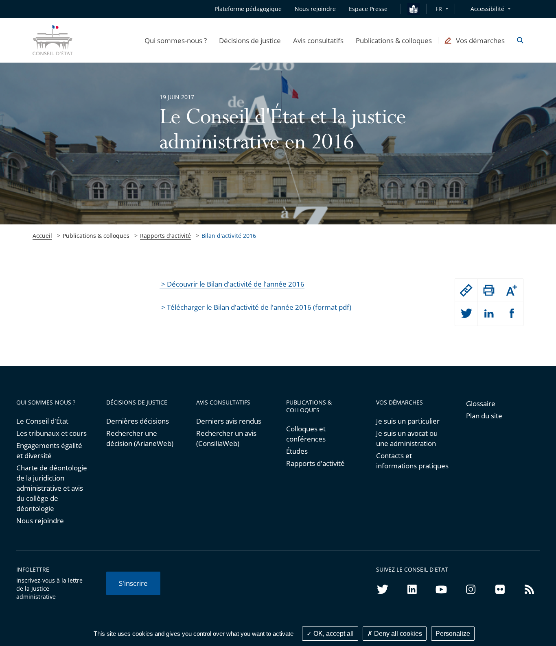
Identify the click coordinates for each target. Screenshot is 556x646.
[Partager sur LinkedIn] (488, 314)
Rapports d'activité (165, 235)
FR (439, 9)
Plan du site (484, 415)
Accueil (42, 235)
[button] (175, 40)
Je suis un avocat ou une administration (407, 438)
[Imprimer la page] (488, 290)
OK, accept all (333, 633)
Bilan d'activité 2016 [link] (228, 235)
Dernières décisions (137, 421)
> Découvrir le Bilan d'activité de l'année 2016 (232, 284)
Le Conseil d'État (42, 421)
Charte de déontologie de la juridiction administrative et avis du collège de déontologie (51, 488)
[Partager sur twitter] (466, 314)
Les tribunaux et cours (51, 433)
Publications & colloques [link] (96, 235)
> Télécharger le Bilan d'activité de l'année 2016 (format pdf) (255, 307)
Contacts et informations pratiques (412, 460)
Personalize (453, 633)
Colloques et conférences (306, 434)
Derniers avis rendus (228, 421)
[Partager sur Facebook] (511, 314)
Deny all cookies (397, 633)
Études (297, 451)
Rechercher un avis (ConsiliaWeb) (226, 438)
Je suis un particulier (408, 421)
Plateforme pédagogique (248, 9)
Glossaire (480, 403)
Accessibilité (487, 9)
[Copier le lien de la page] (466, 290)
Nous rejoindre (40, 520)
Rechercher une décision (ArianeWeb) (139, 438)
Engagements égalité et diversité (49, 450)
